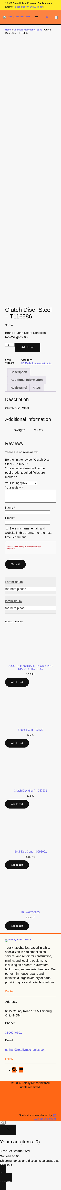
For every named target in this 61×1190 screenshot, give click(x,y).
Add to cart (27, 347)
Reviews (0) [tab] (19, 387)
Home (8, 29)
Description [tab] (19, 372)
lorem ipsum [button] (13, 601)
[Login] (46, 17)
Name (10, 507)
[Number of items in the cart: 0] (56, 17)
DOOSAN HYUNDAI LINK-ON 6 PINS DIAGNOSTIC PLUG (30, 667)
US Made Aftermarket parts (27, 29)
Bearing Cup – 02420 (30, 729)
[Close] (8, 1130)
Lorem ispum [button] (14, 582)
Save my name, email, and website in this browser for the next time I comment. (28, 533)
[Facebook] (14, 1070)
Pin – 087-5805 (30, 912)
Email (10, 518)
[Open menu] (37, 17)
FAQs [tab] (37, 387)
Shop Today (29, 6)
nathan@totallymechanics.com (25, 1049)
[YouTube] (21, 1070)
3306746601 (13, 1032)
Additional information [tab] (27, 379)
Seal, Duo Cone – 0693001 (30, 851)
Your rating (13, 483)
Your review (14, 487)
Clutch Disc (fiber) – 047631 (30, 790)
